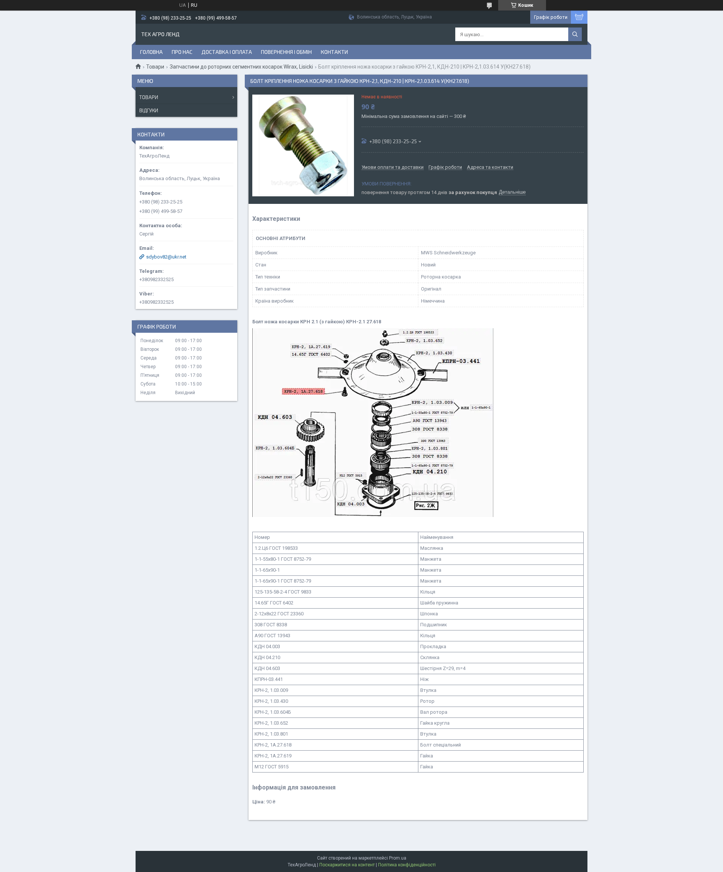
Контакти (334, 52)
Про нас (182, 52)
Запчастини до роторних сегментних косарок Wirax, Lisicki (241, 67)
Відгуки (148, 110)
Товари (155, 67)
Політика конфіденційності (407, 864)
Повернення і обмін (286, 52)
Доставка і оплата (226, 52)
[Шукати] (575, 34)
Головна (151, 52)
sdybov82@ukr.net (166, 257)
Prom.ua (397, 858)
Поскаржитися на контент (347, 864)
